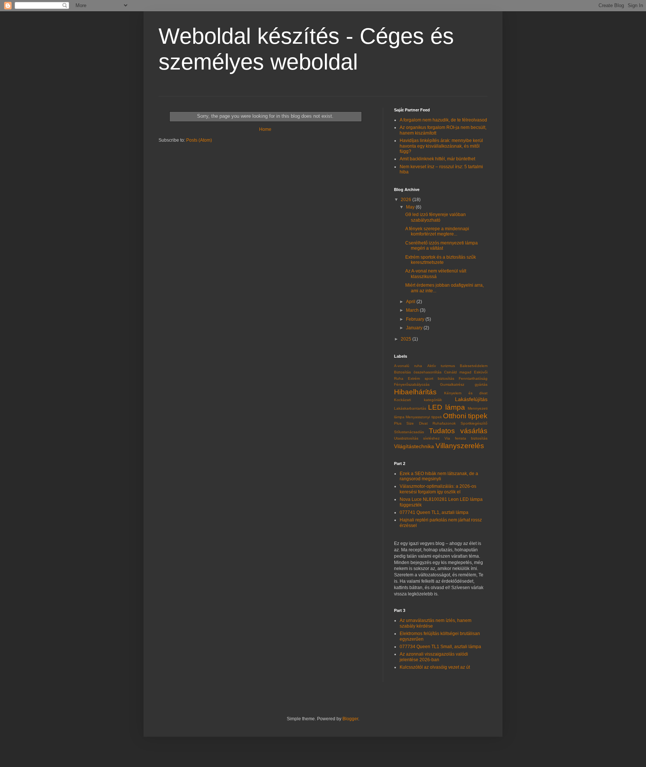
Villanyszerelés (460, 446)
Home (265, 129)
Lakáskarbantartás (410, 408)
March (413, 310)
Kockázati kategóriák (418, 400)
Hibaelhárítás (415, 392)
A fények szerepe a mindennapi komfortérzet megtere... (437, 231)
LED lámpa (446, 407)
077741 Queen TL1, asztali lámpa (434, 512)
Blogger (350, 718)
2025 (406, 339)
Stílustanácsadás (409, 432)
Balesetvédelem (473, 366)
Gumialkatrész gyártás (463, 384)
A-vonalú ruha (408, 366)
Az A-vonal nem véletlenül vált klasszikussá (435, 273)
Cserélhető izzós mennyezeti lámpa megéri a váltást (441, 245)
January (415, 327)
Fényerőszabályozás (412, 384)
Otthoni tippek (465, 416)
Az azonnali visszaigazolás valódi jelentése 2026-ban (434, 657)
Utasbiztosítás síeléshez (417, 438)
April (411, 301)
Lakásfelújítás (471, 399)
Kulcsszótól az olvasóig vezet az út (435, 667)
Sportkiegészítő (474, 423)
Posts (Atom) (199, 140)
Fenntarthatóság (473, 378)
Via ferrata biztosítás (465, 438)
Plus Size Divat (411, 423)
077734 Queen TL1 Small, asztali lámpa (440, 646)
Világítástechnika (414, 446)
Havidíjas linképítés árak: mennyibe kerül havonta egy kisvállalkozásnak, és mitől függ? (441, 146)
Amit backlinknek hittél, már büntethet (437, 158)
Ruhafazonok (444, 423)
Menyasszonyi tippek (424, 417)
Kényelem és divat (465, 393)
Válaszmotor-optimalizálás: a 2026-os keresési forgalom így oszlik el (438, 489)
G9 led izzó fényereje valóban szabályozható (435, 217)
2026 (406, 199)
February (415, 319)
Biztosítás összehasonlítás (418, 372)
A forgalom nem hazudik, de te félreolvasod (443, 120)
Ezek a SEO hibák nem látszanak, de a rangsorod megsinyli (439, 476)
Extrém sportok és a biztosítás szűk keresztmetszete (440, 260)
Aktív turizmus (441, 366)
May (411, 207)
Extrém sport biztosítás (431, 378)
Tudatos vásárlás (458, 431)
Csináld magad (457, 372)
